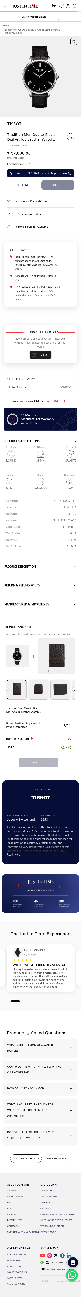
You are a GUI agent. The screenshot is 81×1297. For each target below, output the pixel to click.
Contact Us (13, 1226)
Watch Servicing (16, 1284)
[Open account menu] (68, 6)
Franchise (12, 1208)
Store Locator (15, 1196)
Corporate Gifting (17, 1254)
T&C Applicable (29, 423)
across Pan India (22, 163)
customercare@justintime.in (59, 1269)
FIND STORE (60, 401)
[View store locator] (54, 5)
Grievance (46, 1208)
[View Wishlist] (61, 6)
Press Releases (14, 1220)
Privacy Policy (48, 1232)
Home (6, 25)
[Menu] (5, 5)
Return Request (48, 1196)
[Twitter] (56, 1255)
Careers (11, 1214)
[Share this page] (70, 136)
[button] (73, 41)
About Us (12, 1190)
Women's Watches (17, 1272)
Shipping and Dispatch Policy (56, 1220)
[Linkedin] (69, 1255)
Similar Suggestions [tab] (26, 1158)
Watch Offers (14, 1278)
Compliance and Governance (23, 1232)
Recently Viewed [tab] (57, 1158)
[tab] (17, 690)
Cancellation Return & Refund (57, 1214)
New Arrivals (14, 1260)
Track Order (47, 1190)
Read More (13, 854)
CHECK (66, 387)
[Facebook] (62, 1255)
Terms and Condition (52, 1226)
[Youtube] (42, 1255)
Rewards (45, 1202)
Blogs (10, 1202)
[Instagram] (49, 1255)
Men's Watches (15, 1266)
